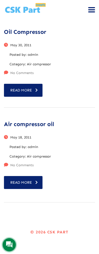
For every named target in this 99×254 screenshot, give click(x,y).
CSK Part (58, 232)
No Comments (22, 73)
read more (21, 90)
